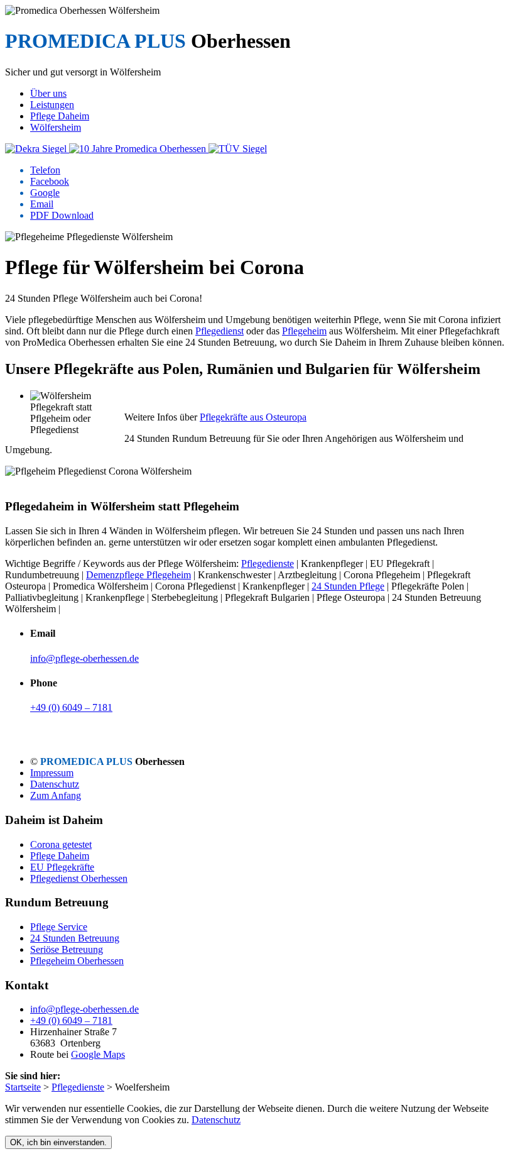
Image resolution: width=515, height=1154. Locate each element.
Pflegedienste (267, 563)
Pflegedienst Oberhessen (78, 878)
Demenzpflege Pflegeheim (138, 574)
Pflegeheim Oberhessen (77, 960)
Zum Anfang (55, 795)
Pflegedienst (219, 331)
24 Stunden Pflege (348, 586)
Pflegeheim (304, 331)
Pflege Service (58, 926)
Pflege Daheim (59, 855)
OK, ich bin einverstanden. (58, 1142)
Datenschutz (54, 784)
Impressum (51, 772)
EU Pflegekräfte (62, 867)
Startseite (23, 1087)
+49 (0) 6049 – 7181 (71, 707)
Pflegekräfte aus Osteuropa (253, 417)
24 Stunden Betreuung (74, 938)
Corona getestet (61, 844)
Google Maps (98, 1054)
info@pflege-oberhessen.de (84, 658)
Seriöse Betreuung (66, 949)
